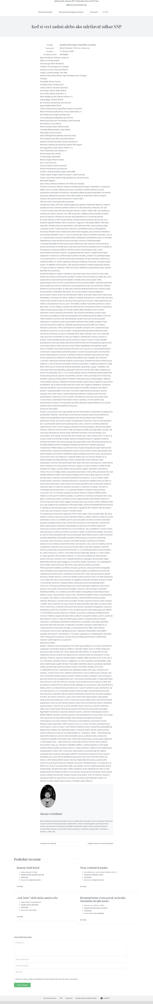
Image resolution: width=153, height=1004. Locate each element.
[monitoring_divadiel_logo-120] (76, 5)
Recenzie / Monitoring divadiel (103, 843)
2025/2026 (24, 877)
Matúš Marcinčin (35, 880)
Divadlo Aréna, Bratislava (29, 905)
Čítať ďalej (20, 886)
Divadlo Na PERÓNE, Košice (93, 875)
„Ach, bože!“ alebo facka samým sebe (37, 897)
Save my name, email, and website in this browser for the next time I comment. (47, 979)
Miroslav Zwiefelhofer (51, 813)
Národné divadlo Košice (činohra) (95, 908)
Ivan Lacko (32, 910)
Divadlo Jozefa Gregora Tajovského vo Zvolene (78, 45)
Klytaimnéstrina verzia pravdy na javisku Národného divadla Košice (103, 899)
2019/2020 (64, 54)
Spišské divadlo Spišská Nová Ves (32, 875)
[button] (114, 12)
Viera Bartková (99, 913)
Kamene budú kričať (28, 867)
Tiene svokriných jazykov (94, 867)
